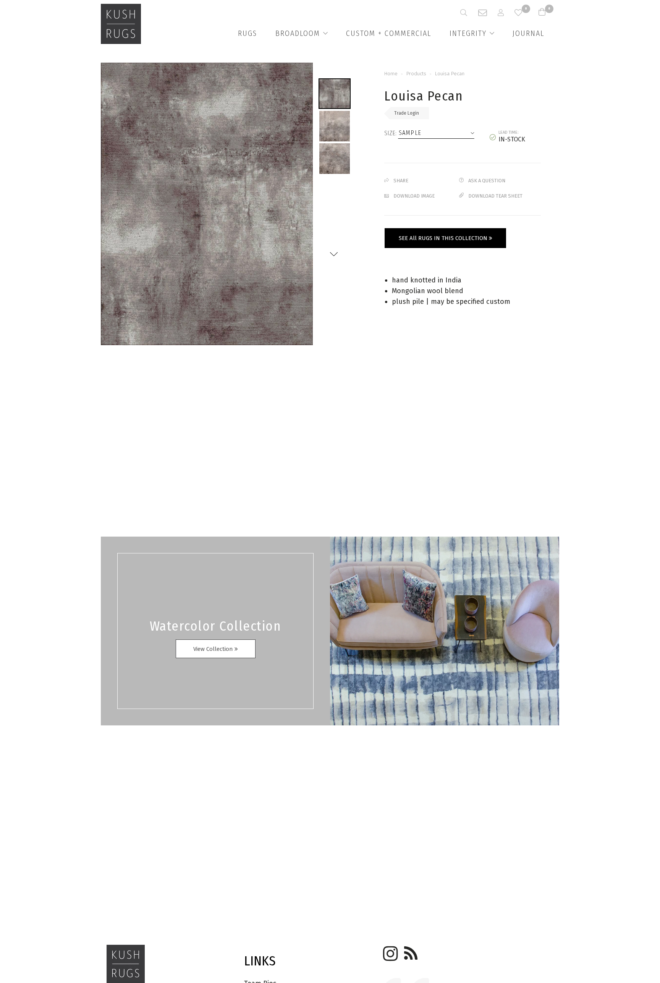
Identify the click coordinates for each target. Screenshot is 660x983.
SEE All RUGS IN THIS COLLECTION (444, 238)
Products (416, 73)
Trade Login (406, 113)
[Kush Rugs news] (410, 951)
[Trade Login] (506, 13)
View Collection (214, 649)
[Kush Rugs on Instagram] (389, 951)
